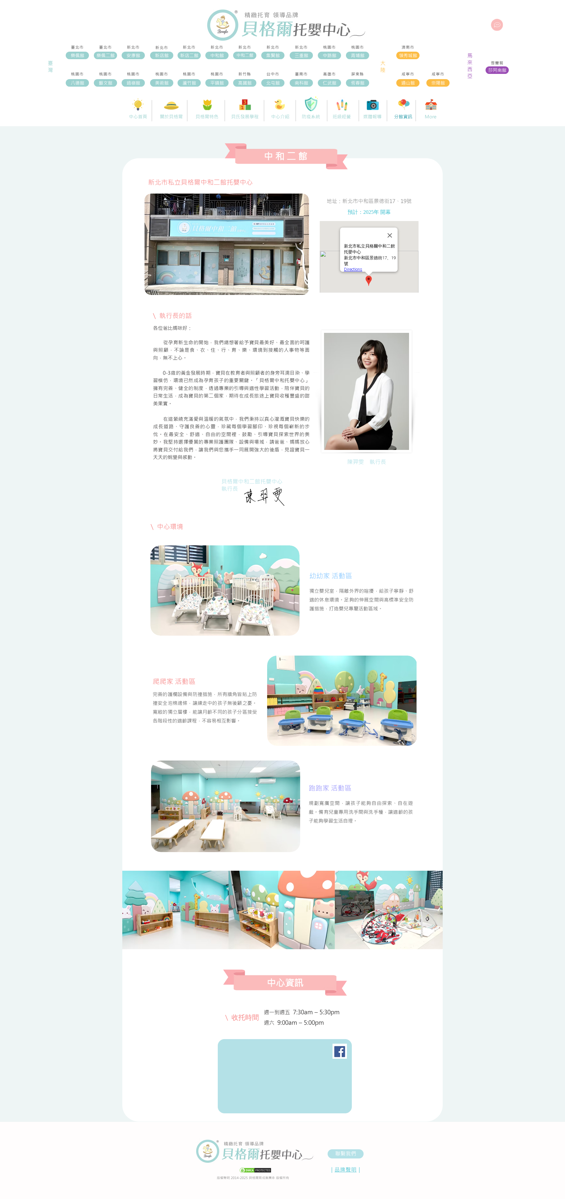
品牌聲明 (345, 1169)
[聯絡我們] (497, 25)
